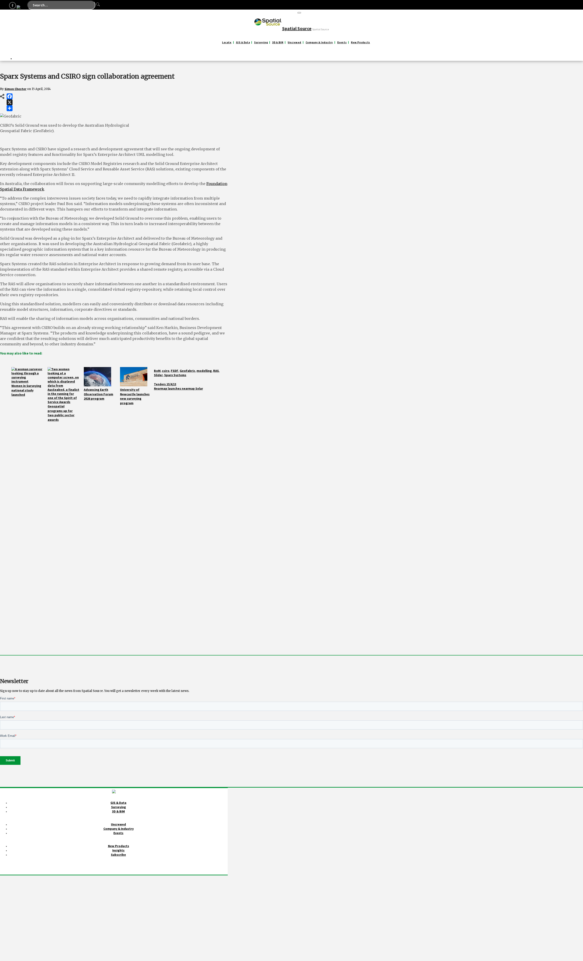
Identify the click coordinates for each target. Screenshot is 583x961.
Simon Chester (15, 89)
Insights (118, 850)
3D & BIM (277, 42)
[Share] (10, 108)
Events (342, 42)
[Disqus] (114, 479)
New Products (360, 42)
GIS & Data (243, 42)
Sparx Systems (175, 375)
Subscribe (118, 855)
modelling (204, 371)
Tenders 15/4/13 (165, 384)
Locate (226, 42)
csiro (165, 371)
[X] (10, 102)
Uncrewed (294, 42)
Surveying (261, 42)
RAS (216, 371)
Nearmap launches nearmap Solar (178, 389)
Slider (158, 375)
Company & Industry (319, 42)
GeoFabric (187, 371)
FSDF (174, 371)
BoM (157, 371)
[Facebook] (10, 96)
